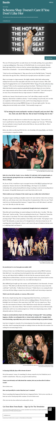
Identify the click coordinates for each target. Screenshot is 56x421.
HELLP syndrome (42, 183)
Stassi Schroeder (8, 177)
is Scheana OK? (37, 315)
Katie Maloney (35, 67)
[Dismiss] (54, 408)
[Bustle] (6, 2)
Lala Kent (34, 175)
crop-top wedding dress (10, 65)
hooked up (45, 67)
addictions (5, 306)
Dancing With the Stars (11, 370)
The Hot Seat (49, 58)
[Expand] (49, 408)
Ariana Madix (42, 130)
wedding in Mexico (34, 300)
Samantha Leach (7, 20)
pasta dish (48, 63)
